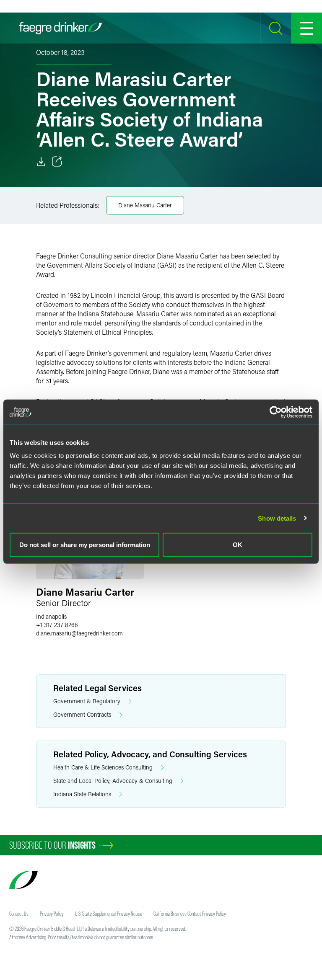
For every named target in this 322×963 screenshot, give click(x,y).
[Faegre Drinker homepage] (60, 28)
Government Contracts (82, 714)
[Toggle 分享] (57, 161)
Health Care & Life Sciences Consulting (103, 767)
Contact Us (19, 913)
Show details (277, 518)
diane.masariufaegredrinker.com (79, 633)
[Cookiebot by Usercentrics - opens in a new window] (275, 411)
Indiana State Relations (82, 794)
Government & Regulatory (86, 701)
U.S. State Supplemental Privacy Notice (108, 913)
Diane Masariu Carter (145, 205)
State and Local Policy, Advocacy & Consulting (112, 781)
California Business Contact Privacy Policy (189, 913)
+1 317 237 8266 (57, 625)
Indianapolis (51, 616)
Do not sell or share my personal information (84, 544)
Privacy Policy (52, 913)
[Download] (41, 161)
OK (237, 544)
